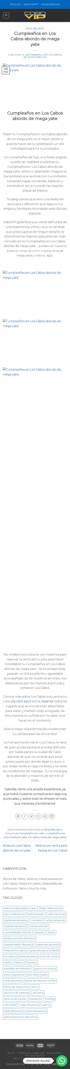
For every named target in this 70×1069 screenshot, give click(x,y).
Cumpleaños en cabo (32, 833)
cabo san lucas (56, 914)
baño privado (36, 914)
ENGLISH (15, 4)
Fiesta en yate (18, 837)
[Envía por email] (38, 816)
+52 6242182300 (50, 4)
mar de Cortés (50, 956)
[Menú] (6, 15)
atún (34, 908)
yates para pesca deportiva (20, 1017)
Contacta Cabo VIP (30, 1053)
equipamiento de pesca (18, 944)
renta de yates (12, 980)
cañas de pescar (55, 920)
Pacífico (32, 962)
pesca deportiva (14, 974)
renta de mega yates (53, 837)
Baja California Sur (51, 908)
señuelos (38, 992)
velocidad (10, 1004)
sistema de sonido (15, 998)
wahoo (46, 1004)
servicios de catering (16, 992)
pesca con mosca (45, 968)
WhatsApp (31, 4)
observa (47, 701)
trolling (50, 998)
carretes (36, 920)
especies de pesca (48, 944)
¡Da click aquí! (21, 701)
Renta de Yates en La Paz (40, 980)
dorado (39, 932)
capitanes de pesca (16, 920)
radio (44, 974)
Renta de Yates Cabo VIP (43, 55)
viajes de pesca (29, 1004)
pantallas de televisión (17, 968)
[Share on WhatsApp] (18, 816)
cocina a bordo (38, 926)
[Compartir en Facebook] (25, 816)
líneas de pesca (28, 956)
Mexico (19, 962)
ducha (51, 932)
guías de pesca (39, 950)
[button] (61, 1060)
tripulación (35, 998)
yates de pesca (13, 1011)
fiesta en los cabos (15, 950)
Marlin (7, 962)
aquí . (50, 255)
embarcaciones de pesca (19, 938)
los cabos (34, 837)
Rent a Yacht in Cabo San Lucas (35, 1058)
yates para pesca (36, 1011)
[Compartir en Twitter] (32, 816)
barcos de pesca (14, 914)
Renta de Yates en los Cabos (21, 986)
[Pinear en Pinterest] (45, 816)
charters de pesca (15, 926)
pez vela (32, 974)
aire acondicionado (16, 908)
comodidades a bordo (17, 932)
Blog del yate (35, 28)
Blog (11, 1053)
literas (55, 950)
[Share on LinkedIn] (52, 816)
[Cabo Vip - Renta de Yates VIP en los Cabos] (35, 15)
